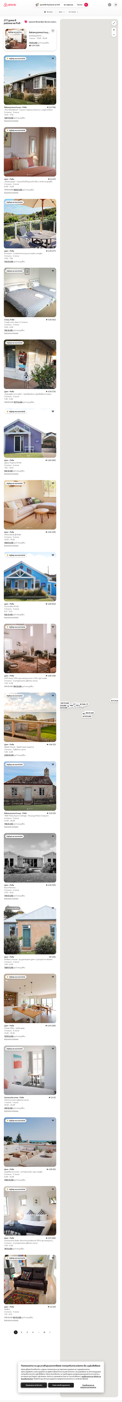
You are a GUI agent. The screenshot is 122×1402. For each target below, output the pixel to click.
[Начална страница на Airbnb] (10, 4)
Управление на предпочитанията (88, 1386)
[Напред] (50, 1332)
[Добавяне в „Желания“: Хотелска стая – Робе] (53, 1048)
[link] (10, 1332)
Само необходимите (61, 1385)
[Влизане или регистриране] (109, 4)
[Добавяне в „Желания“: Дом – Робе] (53, 130)
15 (44, 1332)
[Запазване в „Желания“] (53, 31)
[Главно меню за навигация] (115, 4)
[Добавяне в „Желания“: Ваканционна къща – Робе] (53, 58)
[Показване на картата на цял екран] (114, 23)
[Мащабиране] (114, 29)
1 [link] (15, 1332)
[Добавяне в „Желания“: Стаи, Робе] (53, 271)
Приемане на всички (34, 1385)
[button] (33, 43)
